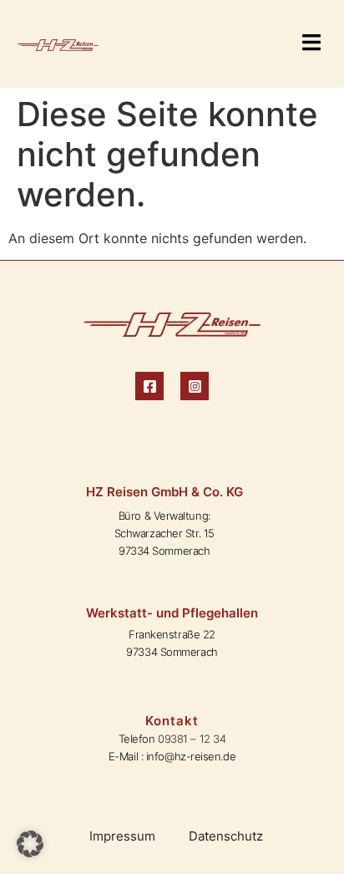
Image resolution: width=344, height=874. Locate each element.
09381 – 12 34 (191, 738)
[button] (311, 44)
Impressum (122, 836)
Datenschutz (226, 836)
